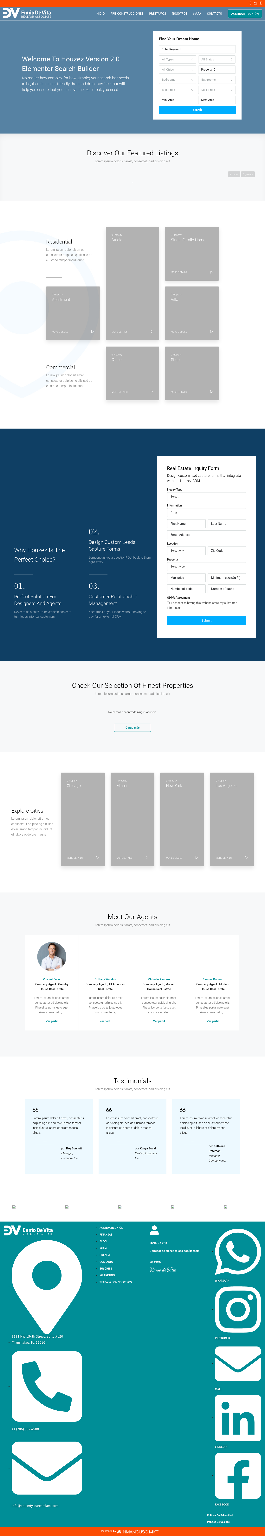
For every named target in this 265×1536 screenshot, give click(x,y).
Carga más (133, 727)
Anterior (234, 174)
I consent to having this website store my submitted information (202, 605)
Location (172, 543)
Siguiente (248, 174)
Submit (206, 620)
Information (174, 505)
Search (197, 110)
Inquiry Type (174, 489)
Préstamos (157, 14)
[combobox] (177, 59)
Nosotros (179, 14)
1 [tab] (132, 182)
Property (172, 559)
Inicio (100, 14)
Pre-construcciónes (127, 14)
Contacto (214, 14)
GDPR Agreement (178, 597)
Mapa (197, 14)
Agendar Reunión (245, 14)
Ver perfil (52, 1021)
